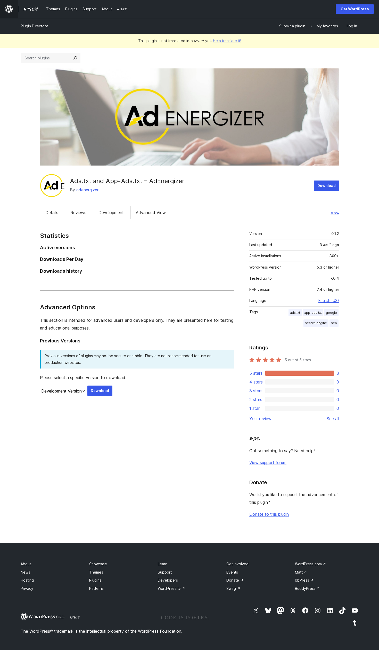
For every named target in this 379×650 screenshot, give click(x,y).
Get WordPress (355, 9)
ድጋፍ (335, 212)
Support (165, 572)
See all (333, 418)
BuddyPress (307, 588)
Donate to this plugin (269, 514)
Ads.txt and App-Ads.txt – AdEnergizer (127, 181)
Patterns (96, 588)
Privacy (27, 588)
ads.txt (295, 313)
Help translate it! (227, 40)
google (331, 313)
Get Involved (237, 564)
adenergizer (87, 189)
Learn (162, 564)
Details (51, 212)
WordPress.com (310, 564)
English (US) (328, 300)
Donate (234, 580)
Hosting (27, 580)
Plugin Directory (34, 26)
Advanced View (151, 212)
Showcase (98, 564)
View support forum (267, 462)
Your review (260, 418)
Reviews (78, 212)
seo (334, 323)
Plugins (95, 580)
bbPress (304, 580)
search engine (316, 323)
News (25, 572)
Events (232, 572)
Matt (301, 572)
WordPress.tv (171, 588)
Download (326, 185)
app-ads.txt (313, 313)
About (26, 564)
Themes (96, 572)
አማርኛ (75, 617)
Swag (233, 588)
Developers (168, 580)
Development (111, 212)
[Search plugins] (75, 58)
